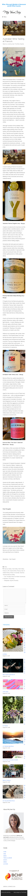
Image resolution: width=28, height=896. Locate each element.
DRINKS (5, 862)
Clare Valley (15, 568)
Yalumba (22, 572)
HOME (4, 851)
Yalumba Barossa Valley (9, 574)
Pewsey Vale (20, 570)
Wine (5, 567)
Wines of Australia (14, 572)
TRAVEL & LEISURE (7, 857)
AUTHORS (5, 864)
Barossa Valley (8, 568)
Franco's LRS (6, 570)
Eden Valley (21, 568)
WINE (4, 853)
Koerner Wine (13, 570)
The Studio (23, 892)
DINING (5, 855)
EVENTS (5, 859)
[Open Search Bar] (25, 17)
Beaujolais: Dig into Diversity (11, 580)
